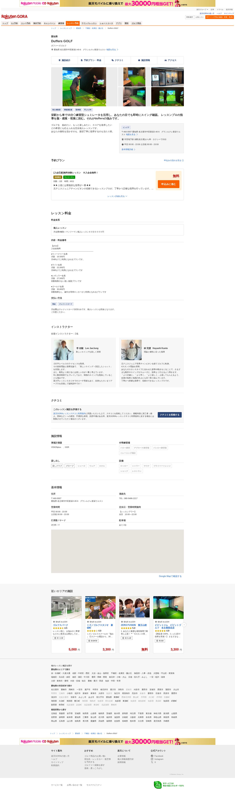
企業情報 (122, 756)
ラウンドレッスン (89, 23)
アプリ (119, 23)
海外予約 (37, 23)
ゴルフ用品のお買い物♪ (95, 756)
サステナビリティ (94, 785)
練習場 (61, 23)
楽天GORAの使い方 (207, 13)
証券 (212, 9)
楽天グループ (201, 9)
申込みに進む (168, 184)
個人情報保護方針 (126, 759)
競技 (127, 23)
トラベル (220, 9)
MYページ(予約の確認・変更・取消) (219, 17)
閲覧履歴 (189, 17)
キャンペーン (49, 23)
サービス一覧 (57, 785)
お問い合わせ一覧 (74, 785)
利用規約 (55, 765)
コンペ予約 (25, 23)
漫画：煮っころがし (93, 768)
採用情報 (122, 762)
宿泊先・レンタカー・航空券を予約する (97, 760)
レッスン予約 (72, 23)
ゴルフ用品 (136, 23)
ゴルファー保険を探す (94, 765)
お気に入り (200, 17)
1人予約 (14, 23)
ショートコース (106, 23)
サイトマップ (229, 13)
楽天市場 (229, 9)
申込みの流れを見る (172, 160)
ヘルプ (219, 13)
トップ (5, 23)
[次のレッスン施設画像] (184, 625)
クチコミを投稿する (170, 415)
